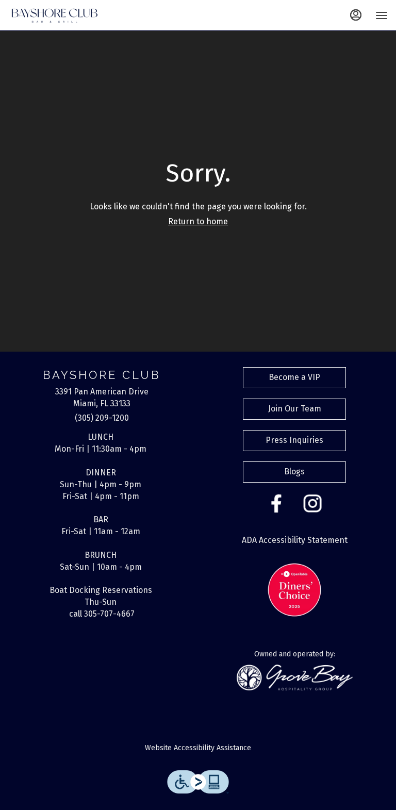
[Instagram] (312, 502)
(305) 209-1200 (102, 418)
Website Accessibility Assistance (198, 747)
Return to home (198, 221)
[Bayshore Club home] (54, 15)
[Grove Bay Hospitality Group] (295, 677)
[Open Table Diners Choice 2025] (294, 589)
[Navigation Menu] (381, 15)
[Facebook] (276, 502)
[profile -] (356, 15)
